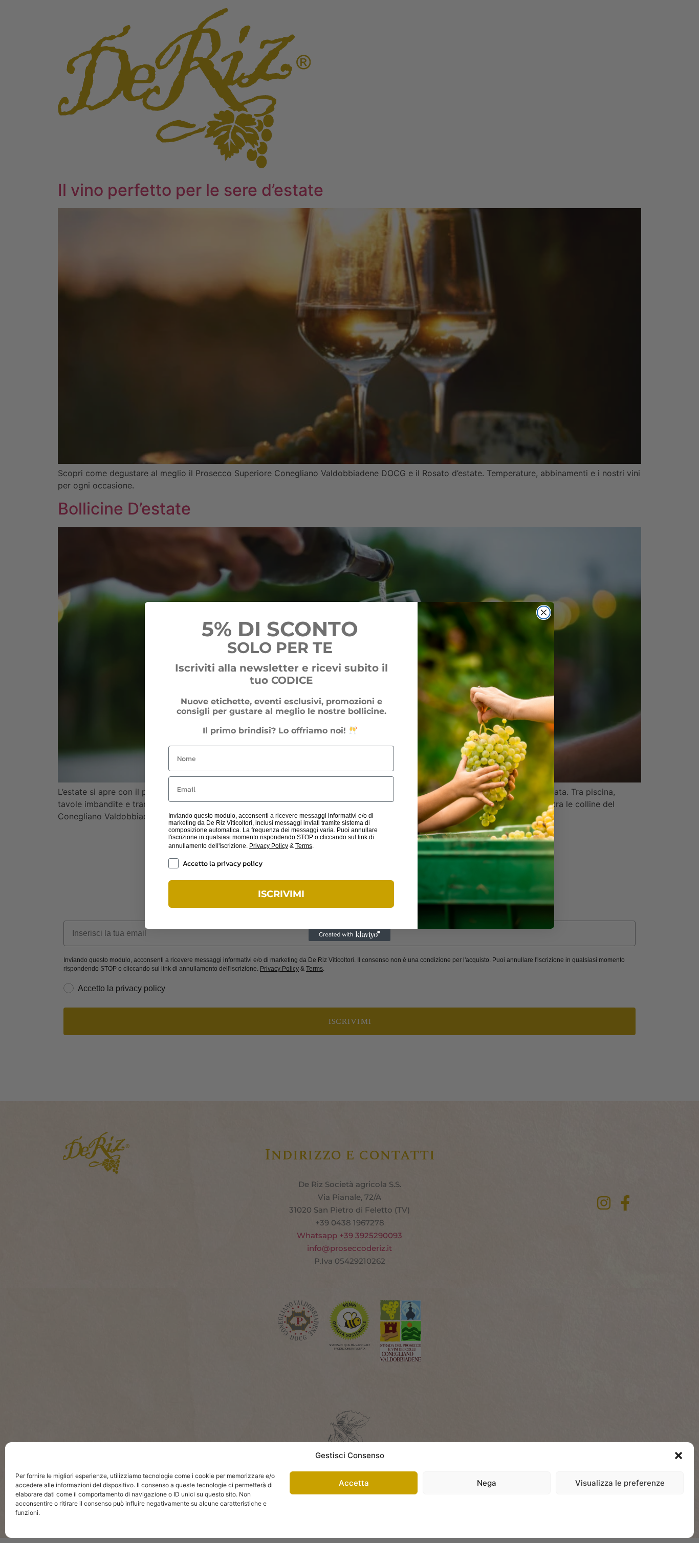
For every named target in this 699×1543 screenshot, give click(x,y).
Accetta (354, 1483)
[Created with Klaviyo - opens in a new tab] (349, 935)
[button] (678, 1455)
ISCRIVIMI (281, 894)
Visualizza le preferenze (620, 1483)
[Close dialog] (543, 612)
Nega (486, 1483)
